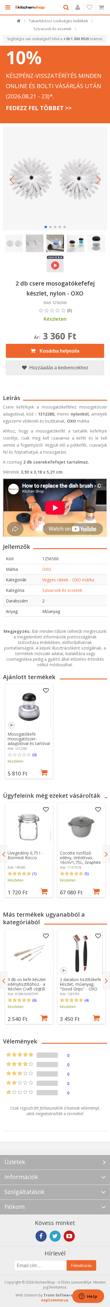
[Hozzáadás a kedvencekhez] (46, 690)
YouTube (69, 1236)
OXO (46, 569)
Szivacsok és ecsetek (62, 590)
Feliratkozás (81, 1265)
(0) (34, 754)
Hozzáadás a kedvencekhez (58, 367)
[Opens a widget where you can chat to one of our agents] (88, 1296)
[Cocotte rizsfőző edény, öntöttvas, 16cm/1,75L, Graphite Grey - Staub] (81, 826)
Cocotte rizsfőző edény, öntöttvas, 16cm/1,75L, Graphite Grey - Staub (80, 860)
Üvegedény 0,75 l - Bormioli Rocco (25, 855)
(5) (86, 873)
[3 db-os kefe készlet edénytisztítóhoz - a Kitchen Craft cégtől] (29, 953)
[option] (29, 731)
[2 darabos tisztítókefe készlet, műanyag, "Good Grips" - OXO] (81, 953)
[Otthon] (19, 22)
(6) (34, 1000)
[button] (12, 179)
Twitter (55, 1236)
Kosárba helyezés (58, 350)
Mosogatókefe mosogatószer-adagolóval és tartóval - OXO (29, 741)
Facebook (41, 1236)
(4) (86, 1000)
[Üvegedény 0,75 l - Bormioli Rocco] (29, 826)
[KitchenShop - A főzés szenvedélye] (30, 7)
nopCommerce (54, 1300)
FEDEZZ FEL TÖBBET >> (39, 108)
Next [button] (106, 854)
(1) (34, 873)
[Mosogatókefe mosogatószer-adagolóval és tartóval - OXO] (29, 707)
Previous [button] (3, 854)
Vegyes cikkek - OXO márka (68, 579)
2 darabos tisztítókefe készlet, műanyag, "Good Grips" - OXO (80, 984)
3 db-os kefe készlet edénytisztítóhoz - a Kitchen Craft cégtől (27, 984)
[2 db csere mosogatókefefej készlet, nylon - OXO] (55, 178)
